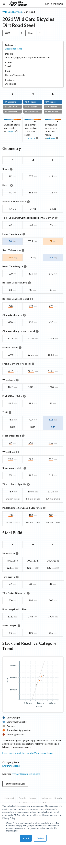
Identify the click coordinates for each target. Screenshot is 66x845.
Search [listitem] (58, 798)
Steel (30, 33)
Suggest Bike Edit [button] (15, 783)
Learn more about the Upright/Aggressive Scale (27, 752)
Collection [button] (12, 107)
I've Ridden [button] (12, 111)
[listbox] (10, 33)
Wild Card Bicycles (12, 11)
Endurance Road (13, 48)
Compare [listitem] (33, 798)
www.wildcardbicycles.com (26, 773)
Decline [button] (40, 838)
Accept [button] (26, 838)
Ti (40, 33)
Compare (12, 102)
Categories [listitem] (10, 798)
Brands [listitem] (22, 798)
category (11, 131)
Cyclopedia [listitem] (46, 798)
